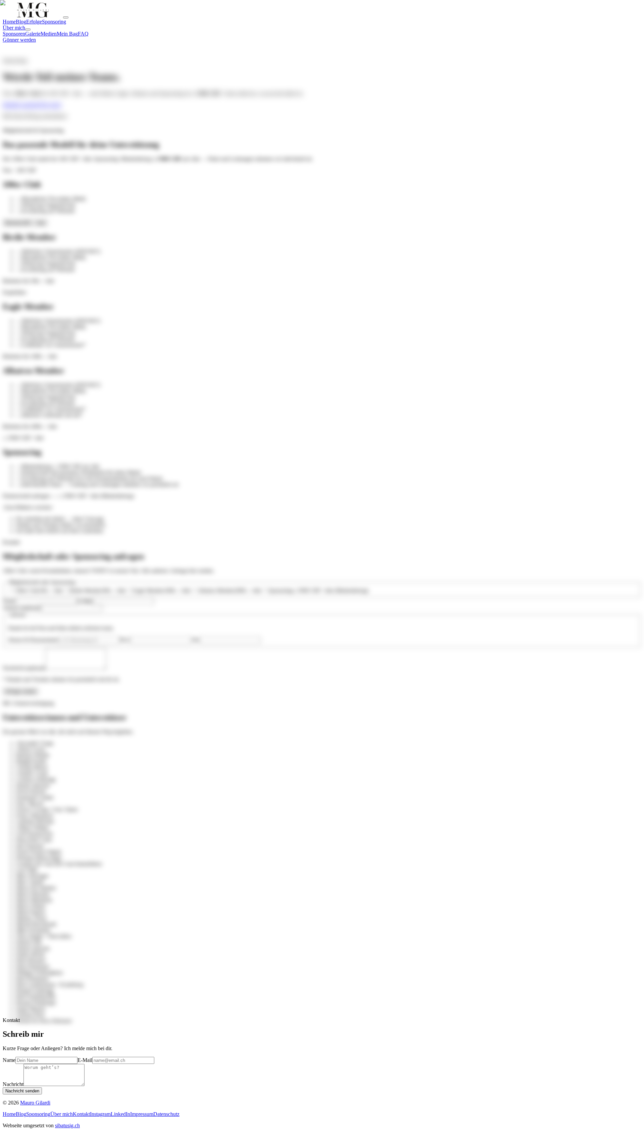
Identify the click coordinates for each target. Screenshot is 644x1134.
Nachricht (24, 668)
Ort (195, 640)
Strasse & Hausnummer (33, 640)
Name (9, 601)
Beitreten (25, 222)
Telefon (22, 608)
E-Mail (84, 601)
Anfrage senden (20, 691)
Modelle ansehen (21, 105)
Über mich (50, 105)
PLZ (125, 640)
